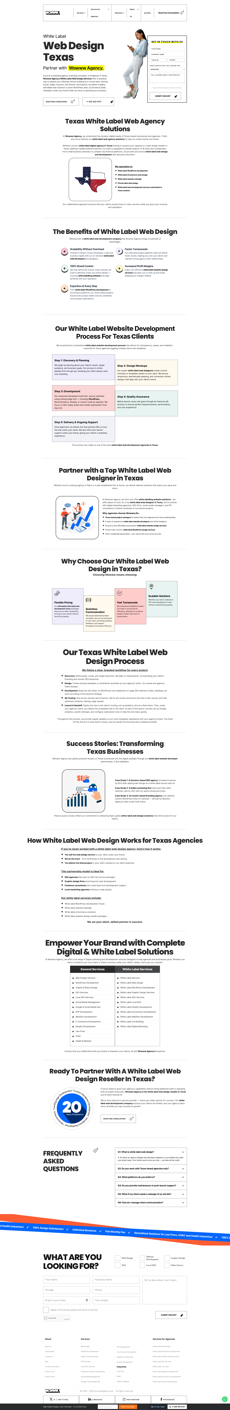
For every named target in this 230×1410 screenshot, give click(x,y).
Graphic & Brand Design (86, 987)
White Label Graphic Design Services (137, 992)
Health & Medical (83, 1041)
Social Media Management (88, 1002)
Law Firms (80, 1031)
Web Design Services (85, 978)
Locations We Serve (52, 1366)
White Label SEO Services (132, 997)
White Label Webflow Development (136, 1017)
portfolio (147, 13)
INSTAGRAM (133, 1400)
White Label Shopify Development (136, 1007)
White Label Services (130, 978)
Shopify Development (86, 1026)
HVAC (78, 1036)
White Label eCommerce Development (138, 1012)
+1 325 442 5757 (178, 1407)
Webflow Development (86, 1017)
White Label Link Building (132, 1021)
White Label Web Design (131, 983)
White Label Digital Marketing (134, 1026)
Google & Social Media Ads (88, 1007)
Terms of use (49, 1372)
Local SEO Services (84, 997)
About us (48, 1346)
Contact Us (49, 1356)
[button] (224, 1399)
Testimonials (49, 1351)
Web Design (85, 1346)
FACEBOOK (169, 1400)
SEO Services (82, 992)
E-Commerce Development (88, 1021)
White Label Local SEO (130, 1002)
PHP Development (84, 1012)
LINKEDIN (97, 1400)
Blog (46, 1361)
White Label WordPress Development (137, 987)
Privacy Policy (50, 1377)
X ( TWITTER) (61, 1400)
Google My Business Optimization (93, 1372)
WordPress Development (87, 983)
